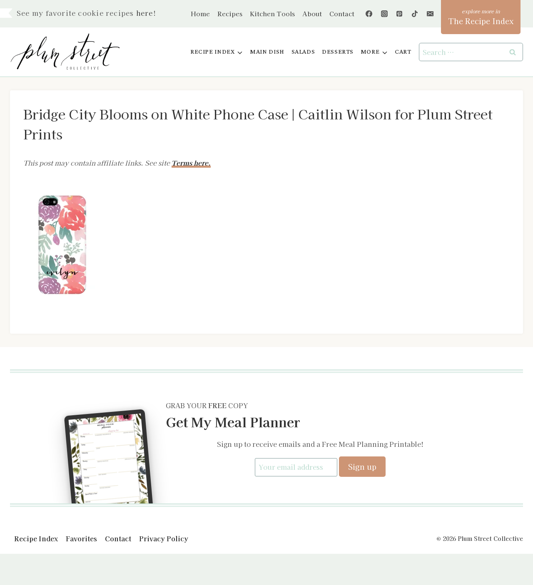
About (312, 13)
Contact (341, 13)
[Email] (430, 13)
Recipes (229, 13)
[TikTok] (414, 13)
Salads (303, 52)
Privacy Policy (163, 538)
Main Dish (267, 52)
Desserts (338, 52)
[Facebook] (369, 13)
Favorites (81, 538)
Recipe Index (36, 538)
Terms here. (191, 163)
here (144, 13)
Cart (403, 52)
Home (200, 13)
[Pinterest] (399, 13)
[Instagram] (384, 13)
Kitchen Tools (272, 13)
